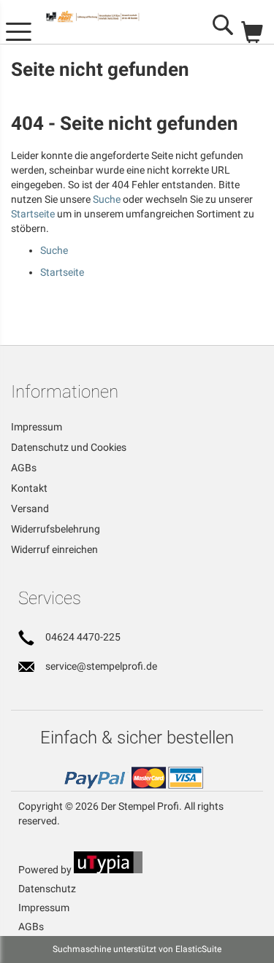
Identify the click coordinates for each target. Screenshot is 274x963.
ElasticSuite (198, 949)
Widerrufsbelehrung (55, 529)
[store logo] (106, 16)
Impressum (36, 427)
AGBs (24, 467)
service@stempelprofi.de (101, 666)
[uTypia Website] (108, 869)
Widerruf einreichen (54, 549)
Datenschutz (47, 888)
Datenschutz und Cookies (68, 447)
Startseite (33, 214)
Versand (30, 508)
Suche (107, 199)
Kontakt (29, 488)
